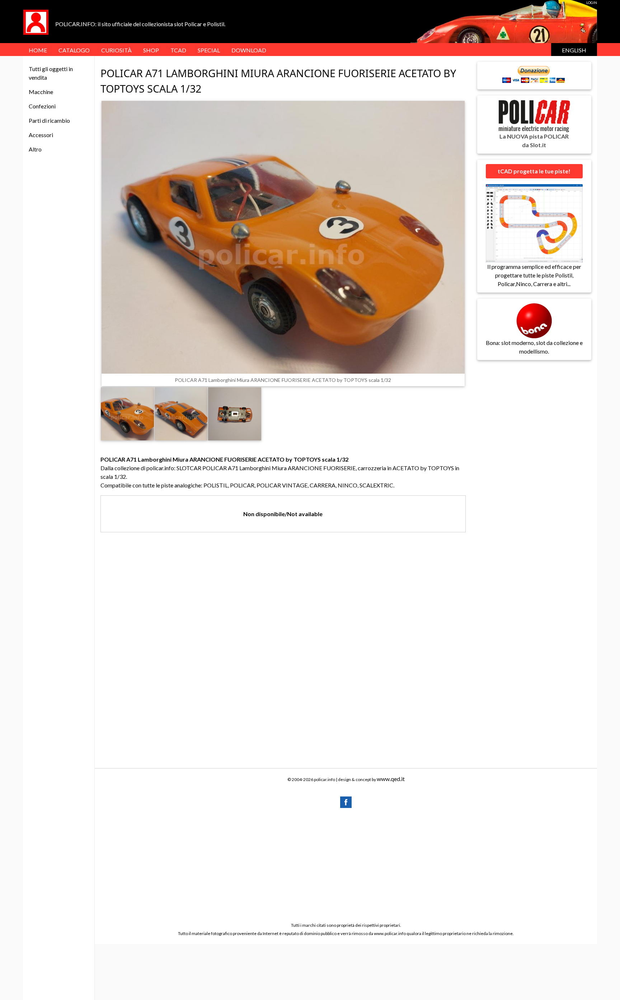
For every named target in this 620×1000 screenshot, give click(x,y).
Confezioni (42, 106)
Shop (151, 50)
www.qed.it (391, 778)
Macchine (41, 91)
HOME (38, 50)
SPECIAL (209, 50)
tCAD (178, 50)
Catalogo (74, 50)
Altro (35, 149)
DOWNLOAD (248, 50)
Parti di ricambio (49, 120)
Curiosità (116, 50)
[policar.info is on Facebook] (346, 801)
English (574, 50)
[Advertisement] (346, 864)
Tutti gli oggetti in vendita (51, 73)
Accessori (41, 134)
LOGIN (591, 2)
